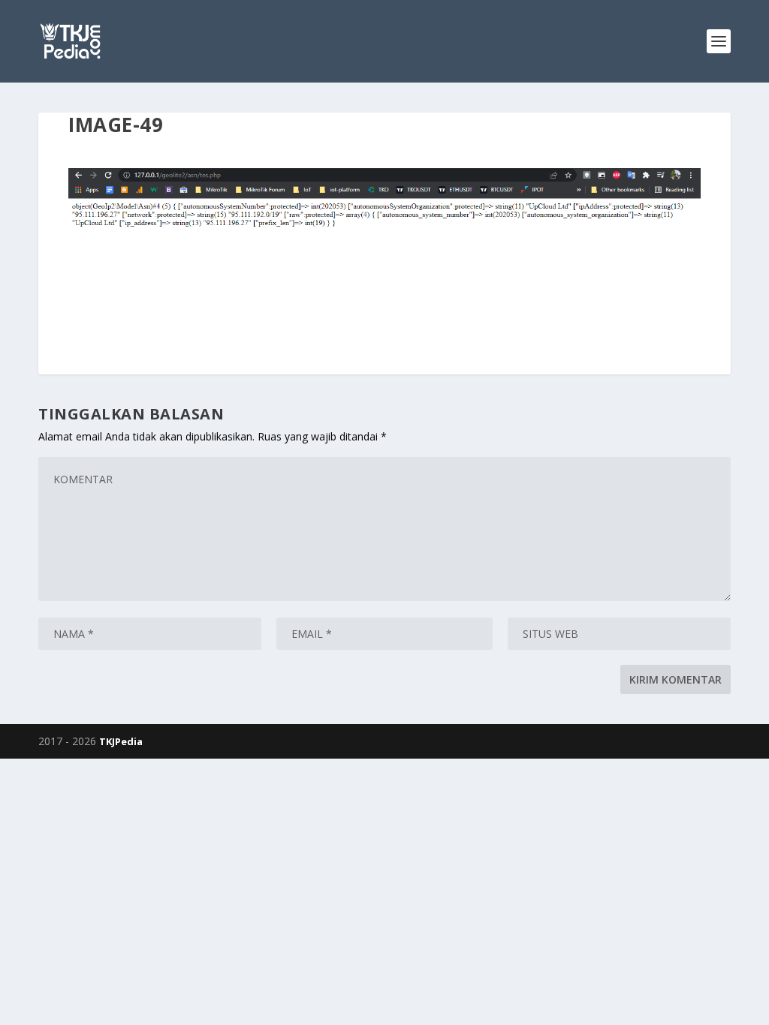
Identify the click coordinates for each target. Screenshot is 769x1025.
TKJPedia (121, 741)
